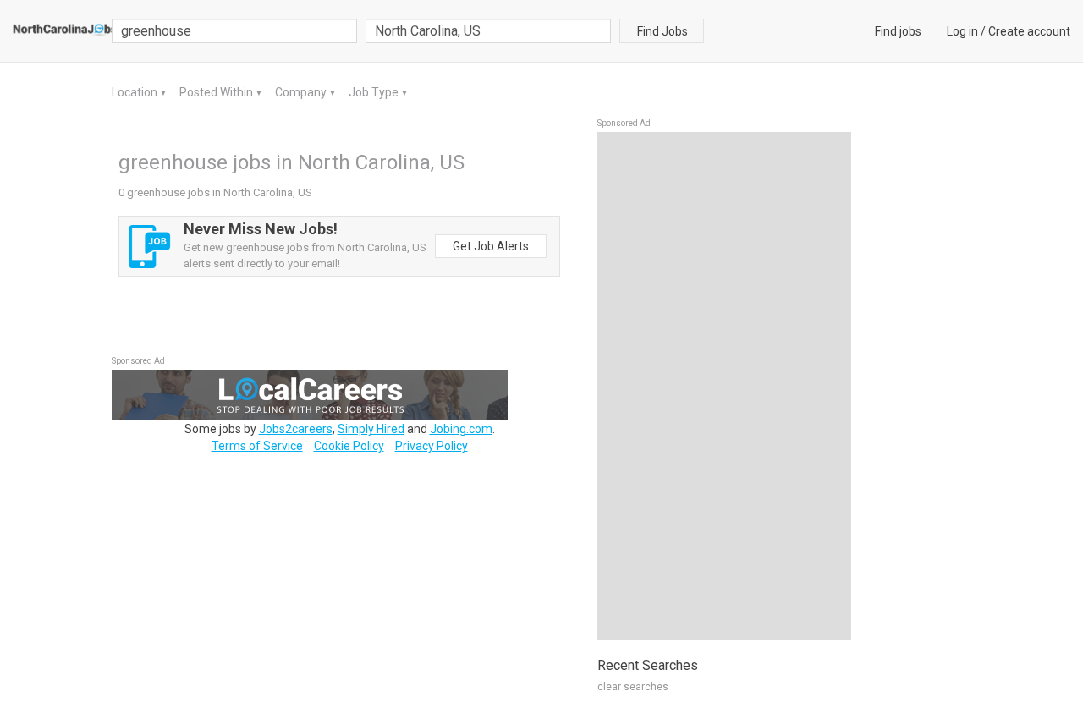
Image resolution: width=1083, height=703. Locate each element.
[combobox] (488, 31)
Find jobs (898, 31)
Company (302, 92)
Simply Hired (371, 429)
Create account (1029, 31)
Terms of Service (257, 446)
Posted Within (217, 92)
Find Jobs (662, 31)
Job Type (375, 92)
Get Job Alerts (491, 246)
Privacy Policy (431, 446)
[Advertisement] (724, 386)
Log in (962, 31)
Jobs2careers (296, 429)
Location (136, 92)
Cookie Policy (349, 446)
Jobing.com (461, 429)
